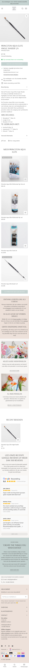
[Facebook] (2, 646)
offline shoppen (5, 633)
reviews (26, 321)
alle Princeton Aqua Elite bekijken (14, 292)
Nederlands (3, 649)
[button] (26, 8)
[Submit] (26, 597)
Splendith (8, 659)
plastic (9, 308)
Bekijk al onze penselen (14, 405)
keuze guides (17, 319)
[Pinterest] (5, 646)
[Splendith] (14, 8)
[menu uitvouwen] (2, 8)
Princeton (5, 50)
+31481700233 (9, 582)
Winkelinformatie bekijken (10, 74)
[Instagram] (9, 646)
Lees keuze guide (14, 370)
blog (25, 319)
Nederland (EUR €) (16, 649)
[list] (14, 28)
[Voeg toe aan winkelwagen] (25, 179)
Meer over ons (14, 570)
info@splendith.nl (12, 579)
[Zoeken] (22, 8)
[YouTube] (12, 646)
